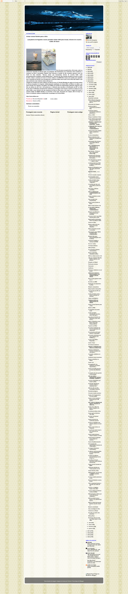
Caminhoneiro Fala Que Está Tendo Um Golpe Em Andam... (94, 157)
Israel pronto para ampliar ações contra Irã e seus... (94, 132)
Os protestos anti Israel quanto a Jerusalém (94, 333)
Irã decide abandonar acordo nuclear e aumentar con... (93, 385)
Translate (97, 49)
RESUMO (89, 542)
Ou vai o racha (92, 243)
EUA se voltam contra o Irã (95, 255)
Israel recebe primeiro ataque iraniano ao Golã (95, 435)
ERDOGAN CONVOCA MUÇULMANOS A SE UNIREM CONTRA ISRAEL (94, 275)
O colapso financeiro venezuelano (93, 449)
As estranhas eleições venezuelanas (94, 250)
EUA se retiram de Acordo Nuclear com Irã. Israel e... (94, 503)
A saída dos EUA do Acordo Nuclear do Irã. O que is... (94, 457)
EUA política (91, 515)
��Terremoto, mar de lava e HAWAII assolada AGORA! (95, 474)
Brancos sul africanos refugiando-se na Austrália (93, 213)
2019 (88, 79)
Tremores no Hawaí (93, 510)
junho (90, 94)
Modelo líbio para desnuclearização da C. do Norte (94, 237)
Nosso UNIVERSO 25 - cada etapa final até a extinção (93, 550)
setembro (91, 88)
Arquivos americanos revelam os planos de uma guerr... (94, 351)
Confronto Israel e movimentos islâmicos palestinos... (94, 112)
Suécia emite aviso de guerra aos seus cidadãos (93, 225)
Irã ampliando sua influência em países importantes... (94, 365)
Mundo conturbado (93, 506)
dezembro (91, 82)
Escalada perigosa (93, 391)
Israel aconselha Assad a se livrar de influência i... (94, 370)
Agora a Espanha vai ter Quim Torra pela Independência (94, 322)
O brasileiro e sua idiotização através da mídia (94, 562)
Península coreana (93, 264)
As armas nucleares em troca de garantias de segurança (94, 329)
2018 (88, 81)
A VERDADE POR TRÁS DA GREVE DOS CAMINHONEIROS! (95, 127)
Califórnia (90, 268)
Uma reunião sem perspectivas (92, 200)
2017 (88, 531)
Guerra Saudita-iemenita (94, 441)
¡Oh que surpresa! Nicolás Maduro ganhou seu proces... (95, 259)
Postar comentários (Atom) (37, 115)
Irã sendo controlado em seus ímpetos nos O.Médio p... (94, 336)
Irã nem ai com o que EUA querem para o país (94, 217)
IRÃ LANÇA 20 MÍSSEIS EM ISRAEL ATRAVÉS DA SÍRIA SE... (95, 403)
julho (90, 92)
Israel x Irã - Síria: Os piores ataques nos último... (93, 408)
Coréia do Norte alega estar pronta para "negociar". (93, 181)
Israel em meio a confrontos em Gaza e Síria (94, 107)
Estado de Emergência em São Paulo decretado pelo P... (94, 168)
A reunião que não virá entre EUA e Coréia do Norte (94, 185)
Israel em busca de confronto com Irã (93, 420)
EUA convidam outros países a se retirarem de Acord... (94, 499)
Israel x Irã (91, 362)
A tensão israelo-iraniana (94, 393)
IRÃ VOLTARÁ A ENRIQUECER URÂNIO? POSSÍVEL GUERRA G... (94, 377)
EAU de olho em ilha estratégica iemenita (94, 388)
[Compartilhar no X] (54, 99)
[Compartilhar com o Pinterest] (56, 99)
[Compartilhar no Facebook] (55, 99)
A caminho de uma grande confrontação (95, 373)
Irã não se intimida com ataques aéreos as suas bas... (94, 424)
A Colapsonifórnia (92, 245)
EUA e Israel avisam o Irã (94, 205)
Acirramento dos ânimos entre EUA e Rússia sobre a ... (94, 142)
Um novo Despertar (92, 40)
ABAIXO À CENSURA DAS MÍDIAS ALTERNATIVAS (94, 347)
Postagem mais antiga (75, 112)
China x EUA (91, 115)
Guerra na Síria (36, 100)
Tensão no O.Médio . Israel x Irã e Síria (93, 488)
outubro (91, 86)
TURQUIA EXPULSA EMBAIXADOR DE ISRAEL (93, 301)
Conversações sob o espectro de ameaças (94, 177)
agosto (91, 90)
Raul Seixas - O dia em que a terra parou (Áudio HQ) (94, 152)
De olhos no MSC (92, 281)
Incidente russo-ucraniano (95, 357)
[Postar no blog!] (52, 99)
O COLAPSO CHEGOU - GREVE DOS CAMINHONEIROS (94, 208)
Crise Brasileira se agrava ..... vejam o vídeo (94, 160)
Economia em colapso (94, 104)
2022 (88, 73)
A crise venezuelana (93, 135)
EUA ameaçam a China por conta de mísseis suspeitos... (95, 495)
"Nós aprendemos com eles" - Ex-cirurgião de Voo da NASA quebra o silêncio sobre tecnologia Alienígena (94, 556)
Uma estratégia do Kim (94, 508)
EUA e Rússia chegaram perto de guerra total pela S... (94, 101)
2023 (88, 71)
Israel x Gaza (91, 342)
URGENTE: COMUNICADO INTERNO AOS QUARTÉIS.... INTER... (94, 123)
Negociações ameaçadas (94, 288)
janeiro (90, 528)
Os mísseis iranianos (93, 344)
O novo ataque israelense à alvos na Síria (94, 491)
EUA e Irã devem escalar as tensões (94, 229)
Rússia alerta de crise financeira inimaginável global (94, 138)
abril (90, 522)
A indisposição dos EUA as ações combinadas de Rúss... (94, 164)
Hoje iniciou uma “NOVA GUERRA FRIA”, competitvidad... (94, 233)
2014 (88, 536)
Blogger (82, 581)
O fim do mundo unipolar (94, 174)
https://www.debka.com (32, 96)
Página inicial (54, 112)
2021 (88, 75)
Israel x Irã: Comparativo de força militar (94, 395)
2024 (88, 69)
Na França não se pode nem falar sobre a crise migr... (94, 519)
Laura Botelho (91, 548)
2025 (88, 67)
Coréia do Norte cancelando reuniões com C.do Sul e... (94, 314)
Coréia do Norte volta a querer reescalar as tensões (94, 295)
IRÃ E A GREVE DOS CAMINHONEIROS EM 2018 (94, 193)
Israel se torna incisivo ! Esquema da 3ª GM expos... (94, 399)
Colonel (70, 581)
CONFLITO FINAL (91, 565)
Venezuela (90, 266)
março (90, 524)
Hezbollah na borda (93, 98)
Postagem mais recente (34, 112)
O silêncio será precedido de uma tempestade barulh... (94, 452)
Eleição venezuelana (93, 286)
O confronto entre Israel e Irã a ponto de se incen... (94, 431)
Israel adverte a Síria (93, 470)
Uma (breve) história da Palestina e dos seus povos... (94, 318)
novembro (91, 84)
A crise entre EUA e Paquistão (93, 340)
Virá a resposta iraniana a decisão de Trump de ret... (94, 484)
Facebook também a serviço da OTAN (93, 241)
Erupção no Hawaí (93, 262)
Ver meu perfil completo (92, 42)
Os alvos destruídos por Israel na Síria (94, 381)
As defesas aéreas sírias (94, 411)
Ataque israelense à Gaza (94, 117)
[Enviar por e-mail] (51, 99)
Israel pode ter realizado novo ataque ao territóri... (94, 439)
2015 (88, 534)
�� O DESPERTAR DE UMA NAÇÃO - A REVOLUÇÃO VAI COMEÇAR (94, 147)
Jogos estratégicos (93, 298)
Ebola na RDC (91, 307)
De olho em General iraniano (93, 417)
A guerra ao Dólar (92, 325)
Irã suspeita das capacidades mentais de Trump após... (95, 445)
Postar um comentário (33, 106)
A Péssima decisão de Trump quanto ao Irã (94, 468)
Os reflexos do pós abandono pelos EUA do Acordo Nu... (95, 461)
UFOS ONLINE (91, 553)
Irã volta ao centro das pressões (94, 513)
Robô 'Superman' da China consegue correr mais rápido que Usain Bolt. (94, 545)
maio (90, 96)
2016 (88, 532)
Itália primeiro (91, 247)
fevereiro (91, 526)
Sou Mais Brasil (91, 560)
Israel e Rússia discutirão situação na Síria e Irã (94, 119)
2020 (88, 77)
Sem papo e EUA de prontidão (93, 189)
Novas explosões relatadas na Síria (93, 253)
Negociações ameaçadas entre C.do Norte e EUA (94, 220)
